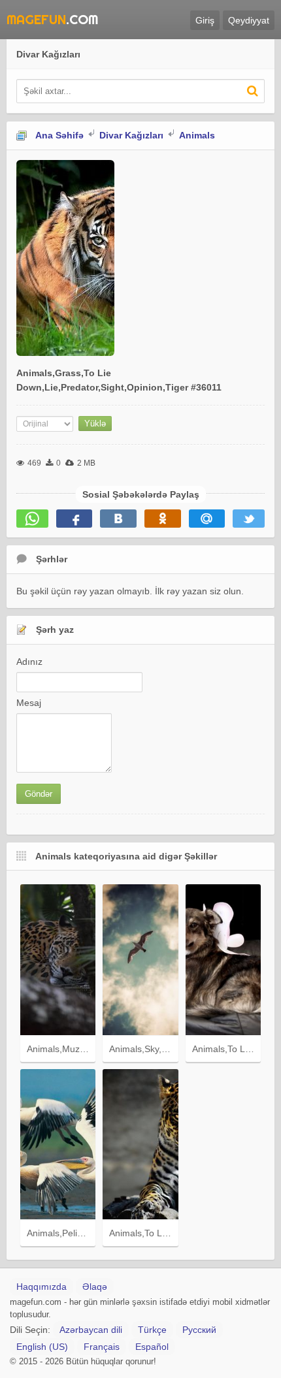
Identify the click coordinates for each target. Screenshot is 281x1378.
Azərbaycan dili (90, 1329)
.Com (18, 19)
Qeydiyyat (248, 20)
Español (152, 1346)
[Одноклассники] (162, 518)
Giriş (204, 20)
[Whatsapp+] (32, 518)
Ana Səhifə (59, 135)
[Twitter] (249, 518)
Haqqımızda (41, 1286)
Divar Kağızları (131, 135)
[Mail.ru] (207, 518)
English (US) (42, 1346)
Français (102, 1346)
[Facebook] (74, 518)
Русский (199, 1329)
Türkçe (152, 1329)
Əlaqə (94, 1286)
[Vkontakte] (118, 518)
